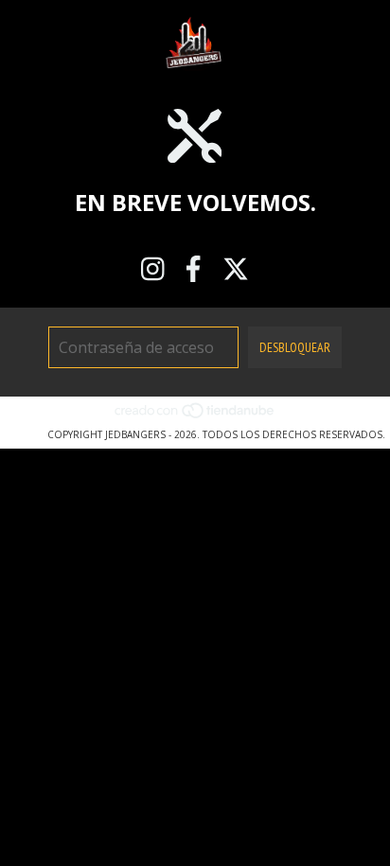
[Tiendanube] (195, 415)
